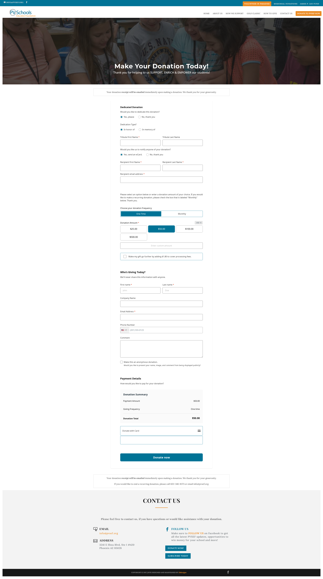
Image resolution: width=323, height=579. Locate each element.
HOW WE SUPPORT (235, 14)
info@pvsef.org (108, 533)
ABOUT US (217, 14)
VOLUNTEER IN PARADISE (257, 4)
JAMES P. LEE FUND (309, 4)
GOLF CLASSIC (253, 14)
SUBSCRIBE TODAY (178, 555)
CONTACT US (286, 14)
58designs (182, 572)
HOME (206, 14)
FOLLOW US (180, 529)
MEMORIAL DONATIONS (285, 4)
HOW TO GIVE (270, 14)
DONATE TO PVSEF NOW (308, 13)
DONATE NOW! (176, 548)
